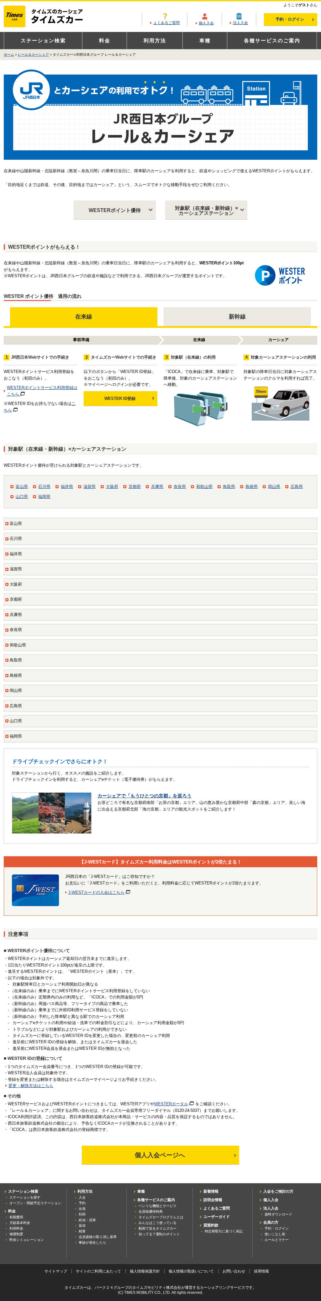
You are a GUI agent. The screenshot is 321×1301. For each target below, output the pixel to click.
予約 (82, 1203)
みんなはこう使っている (157, 1223)
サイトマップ (56, 1271)
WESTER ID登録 (119, 398)
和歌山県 (204, 486)
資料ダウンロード (278, 1214)
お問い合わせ (234, 1271)
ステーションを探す (24, 1197)
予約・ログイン (290, 19)
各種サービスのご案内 (272, 40)
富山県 (22, 486)
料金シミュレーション (26, 1239)
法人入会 (240, 23)
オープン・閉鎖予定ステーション (35, 1203)
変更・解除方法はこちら (30, 1085)
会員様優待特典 (151, 1211)
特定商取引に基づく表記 (224, 1231)
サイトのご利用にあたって (98, 1271)
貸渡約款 (210, 1225)
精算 (82, 1231)
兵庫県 (157, 486)
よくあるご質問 (166, 23)
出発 (82, 1208)
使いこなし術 (275, 1234)
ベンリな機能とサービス (157, 1206)
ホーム (9, 54)
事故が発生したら (92, 1242)
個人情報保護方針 (145, 1271)
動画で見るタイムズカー (157, 1228)
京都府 (135, 486)
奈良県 (180, 486)
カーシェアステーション (206, 210)
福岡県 (44, 496)
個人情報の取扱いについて (191, 1271)
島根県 (251, 486)
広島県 (297, 486)
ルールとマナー (277, 1239)
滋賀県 (89, 486)
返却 (82, 1225)
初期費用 (16, 1217)
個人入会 (206, 23)
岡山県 (274, 486)
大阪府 (112, 486)
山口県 (22, 496)
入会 (82, 1197)
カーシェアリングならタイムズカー (49, 17)
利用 (82, 1214)
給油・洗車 (87, 1220)
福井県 (67, 486)
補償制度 (16, 1234)
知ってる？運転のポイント (159, 1234)
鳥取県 (229, 486)
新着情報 (210, 1191)
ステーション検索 (43, 40)
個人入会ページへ (160, 1154)
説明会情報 (212, 1200)
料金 (104, 40)
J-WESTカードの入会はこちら (96, 892)
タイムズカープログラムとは (161, 1217)
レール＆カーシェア (33, 54)
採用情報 (261, 1271)
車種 (205, 40)
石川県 (44, 486)
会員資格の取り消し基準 (98, 1237)
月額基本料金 (19, 1223)
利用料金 (16, 1228)
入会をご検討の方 (278, 1191)
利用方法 (155, 40)
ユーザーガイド (216, 1217)
